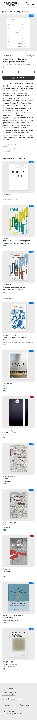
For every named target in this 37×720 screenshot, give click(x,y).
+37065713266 (8, 695)
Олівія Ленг (6, 56)
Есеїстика (24, 11)
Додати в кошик (18, 78)
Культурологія (14, 11)
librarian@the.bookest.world (12, 699)
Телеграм (6, 705)
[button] (27, 3)
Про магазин (24, 705)
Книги (5, 11)
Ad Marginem (16, 149)
